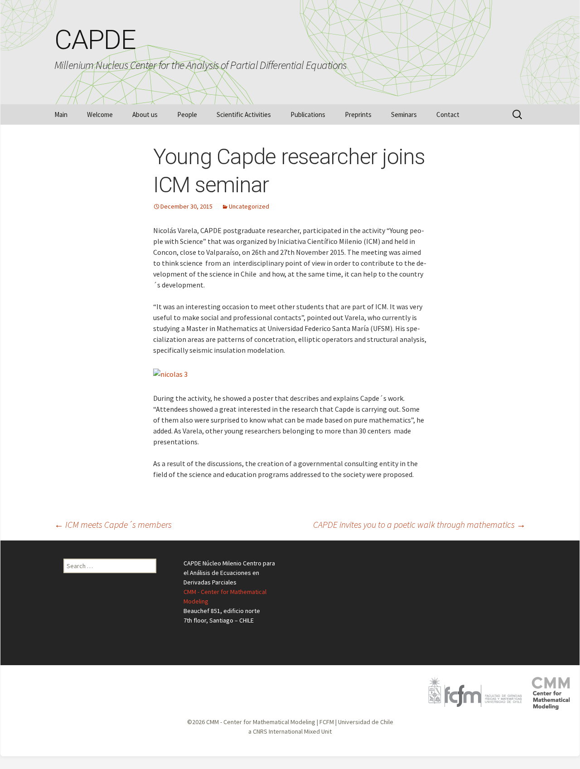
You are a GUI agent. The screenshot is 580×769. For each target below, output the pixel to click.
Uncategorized (249, 206)
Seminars (404, 114)
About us (145, 114)
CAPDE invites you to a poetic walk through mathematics (419, 524)
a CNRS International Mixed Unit (290, 731)
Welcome (100, 114)
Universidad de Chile (365, 722)
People (187, 114)
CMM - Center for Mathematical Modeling (260, 722)
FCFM (326, 722)
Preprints (358, 114)
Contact (447, 114)
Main (61, 114)
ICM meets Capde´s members (113, 524)
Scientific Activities (244, 114)
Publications (307, 114)
